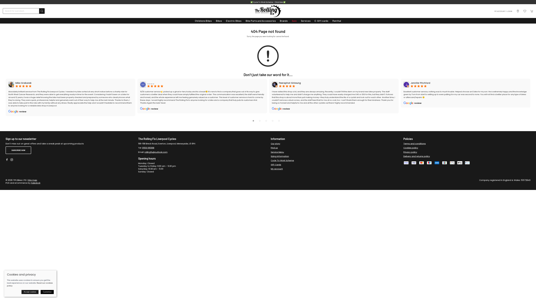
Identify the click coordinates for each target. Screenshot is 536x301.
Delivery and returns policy (416, 156)
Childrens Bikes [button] (203, 20)
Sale (294, 20)
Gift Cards (276, 164)
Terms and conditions (414, 143)
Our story (275, 143)
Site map (32, 180)
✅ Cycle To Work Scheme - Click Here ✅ (268, 2)
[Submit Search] (42, 11)
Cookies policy (410, 147)
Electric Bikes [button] (233, 20)
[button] (524, 11)
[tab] (253, 121)
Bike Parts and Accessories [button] (261, 20)
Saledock (35, 183)
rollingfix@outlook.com (156, 152)
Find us (274, 147)
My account (277, 169)
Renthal (336, 20)
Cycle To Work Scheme (282, 160)
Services (306, 20)
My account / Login (503, 11)
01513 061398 (148, 147)
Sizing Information (280, 156)
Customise (47, 292)
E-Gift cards (321, 20)
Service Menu (277, 152)
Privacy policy (410, 152)
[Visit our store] (517, 11)
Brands (284, 20)
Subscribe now (18, 150)
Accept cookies (30, 292)
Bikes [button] (219, 20)
